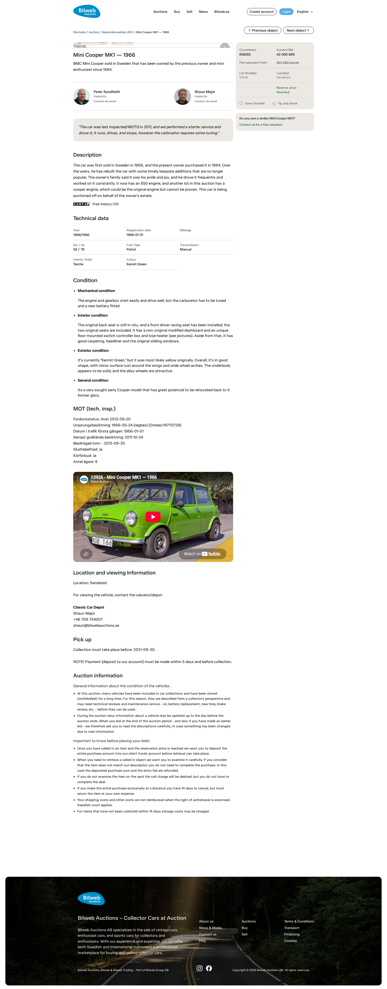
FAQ (202, 941)
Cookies (290, 941)
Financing (292, 934)
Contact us (208, 934)
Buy (177, 12)
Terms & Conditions (299, 921)
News (203, 12)
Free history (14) (105, 204)
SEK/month (288, 63)
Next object (298, 30)
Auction (94, 32)
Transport (291, 928)
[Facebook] (209, 968)
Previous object (262, 30)
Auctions (160, 12)
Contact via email (105, 101)
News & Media (210, 928)
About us (206, 921)
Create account (262, 12)
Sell (189, 12)
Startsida (79, 32)
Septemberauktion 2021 (117, 32)
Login (286, 12)
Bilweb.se (221, 12)
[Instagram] (199, 968)
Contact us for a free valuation (260, 125)
